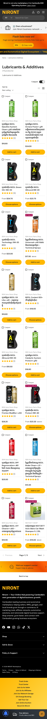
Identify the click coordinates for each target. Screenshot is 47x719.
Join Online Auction (23, 703)
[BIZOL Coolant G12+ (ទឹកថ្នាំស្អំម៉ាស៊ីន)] (35, 281)
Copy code (28, 45)
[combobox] (23, 17)
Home (4, 58)
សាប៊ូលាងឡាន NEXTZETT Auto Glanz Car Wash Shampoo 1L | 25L (35, 529)
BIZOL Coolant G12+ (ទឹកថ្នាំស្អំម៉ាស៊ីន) (34, 298)
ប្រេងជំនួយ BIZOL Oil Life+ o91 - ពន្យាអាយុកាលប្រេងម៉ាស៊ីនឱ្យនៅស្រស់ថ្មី (11, 301)
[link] (9, 555)
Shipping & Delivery (35, 670)
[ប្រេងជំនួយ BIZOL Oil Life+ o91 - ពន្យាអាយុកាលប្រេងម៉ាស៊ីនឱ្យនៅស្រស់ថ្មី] (12, 281)
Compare (34, 82)
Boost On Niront (23, 706)
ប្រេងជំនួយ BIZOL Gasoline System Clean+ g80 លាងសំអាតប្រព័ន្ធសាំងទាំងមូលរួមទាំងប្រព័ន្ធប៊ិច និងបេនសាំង (11, 129)
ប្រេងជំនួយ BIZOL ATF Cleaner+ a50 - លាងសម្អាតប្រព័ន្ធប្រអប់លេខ (11, 529)
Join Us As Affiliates (23, 690)
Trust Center (23, 684)
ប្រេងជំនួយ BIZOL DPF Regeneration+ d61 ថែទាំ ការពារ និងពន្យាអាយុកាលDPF (11, 466)
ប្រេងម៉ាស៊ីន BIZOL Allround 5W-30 (9, 356)
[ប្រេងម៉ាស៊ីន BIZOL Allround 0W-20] (35, 171)
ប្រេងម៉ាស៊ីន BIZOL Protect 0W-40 (32, 411)
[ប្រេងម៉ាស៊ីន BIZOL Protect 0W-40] (35, 394)
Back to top (23, 576)
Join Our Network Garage (23, 693)
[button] (38, 12)
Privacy (11, 670)
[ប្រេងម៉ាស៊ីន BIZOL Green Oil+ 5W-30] (12, 171)
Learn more (26, 7)
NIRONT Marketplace (14, 666)
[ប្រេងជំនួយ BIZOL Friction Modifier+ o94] (12, 394)
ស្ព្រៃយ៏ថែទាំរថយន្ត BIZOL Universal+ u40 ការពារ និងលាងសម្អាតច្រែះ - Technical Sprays (34, 243)
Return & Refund (21, 670)
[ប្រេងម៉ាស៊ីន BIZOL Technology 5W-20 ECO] (12, 224)
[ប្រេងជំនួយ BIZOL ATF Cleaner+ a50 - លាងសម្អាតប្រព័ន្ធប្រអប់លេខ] (12, 510)
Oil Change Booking (23, 697)
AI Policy (15, 672)
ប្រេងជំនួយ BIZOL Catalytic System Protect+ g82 (33, 358)
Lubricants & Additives (15, 58)
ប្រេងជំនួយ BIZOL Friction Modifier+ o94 (12, 411)
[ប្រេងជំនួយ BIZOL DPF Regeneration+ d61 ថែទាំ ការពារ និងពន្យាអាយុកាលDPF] (12, 447)
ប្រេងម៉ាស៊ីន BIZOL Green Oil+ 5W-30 (11, 188)
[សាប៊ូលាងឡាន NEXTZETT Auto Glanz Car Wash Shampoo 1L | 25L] (35, 510)
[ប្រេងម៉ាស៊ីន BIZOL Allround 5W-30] (12, 339)
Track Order (23, 681)
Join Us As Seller (23, 687)
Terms (4, 670)
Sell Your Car (23, 700)
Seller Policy (6, 672)
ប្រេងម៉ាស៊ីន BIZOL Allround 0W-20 (32, 188)
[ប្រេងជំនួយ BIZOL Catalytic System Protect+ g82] (35, 339)
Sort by (4, 87)
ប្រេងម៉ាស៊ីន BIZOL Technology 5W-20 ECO (10, 242)
